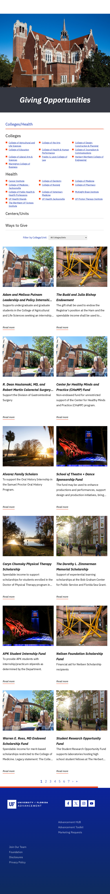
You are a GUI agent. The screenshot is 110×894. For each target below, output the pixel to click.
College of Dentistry (51, 181)
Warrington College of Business (19, 165)
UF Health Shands (17, 199)
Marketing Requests (70, 832)
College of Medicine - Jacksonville (19, 186)
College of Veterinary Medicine (52, 193)
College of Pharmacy (85, 185)
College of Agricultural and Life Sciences (22, 144)
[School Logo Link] (29, 804)
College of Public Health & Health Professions (22, 193)
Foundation (16, 852)
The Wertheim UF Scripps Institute (21, 204)
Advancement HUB (69, 822)
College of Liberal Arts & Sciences (21, 158)
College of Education (19, 149)
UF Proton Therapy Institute (89, 199)
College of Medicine (84, 181)
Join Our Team (17, 847)
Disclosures (16, 857)
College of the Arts (51, 142)
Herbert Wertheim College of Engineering (89, 158)
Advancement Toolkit (70, 827)
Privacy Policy (17, 862)
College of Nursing (51, 185)
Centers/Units (17, 213)
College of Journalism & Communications (87, 151)
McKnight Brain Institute (87, 192)
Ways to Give (16, 225)
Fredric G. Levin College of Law (54, 158)
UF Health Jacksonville (53, 199)
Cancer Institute (16, 181)
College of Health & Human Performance (55, 151)
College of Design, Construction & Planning (86, 144)
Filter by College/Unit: (35, 237)
